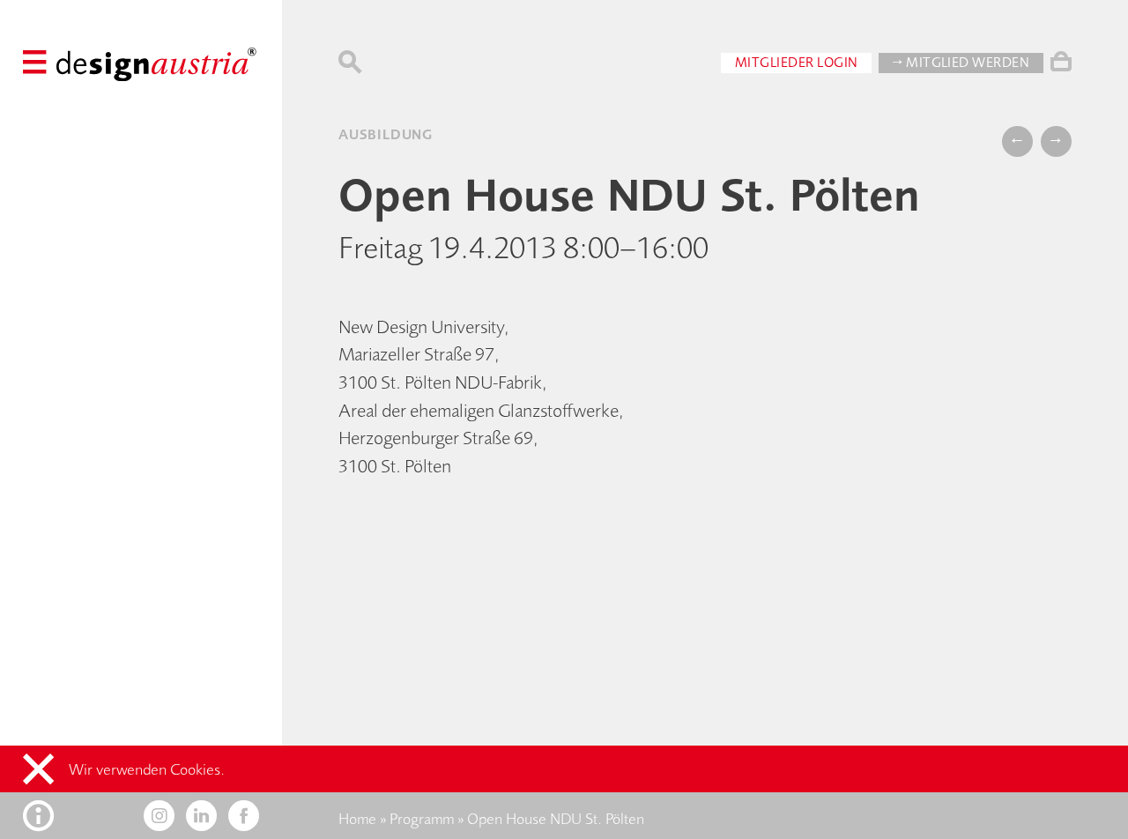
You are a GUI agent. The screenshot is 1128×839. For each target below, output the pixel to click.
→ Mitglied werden (961, 62)
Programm (422, 818)
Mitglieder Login (796, 62)
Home (357, 818)
